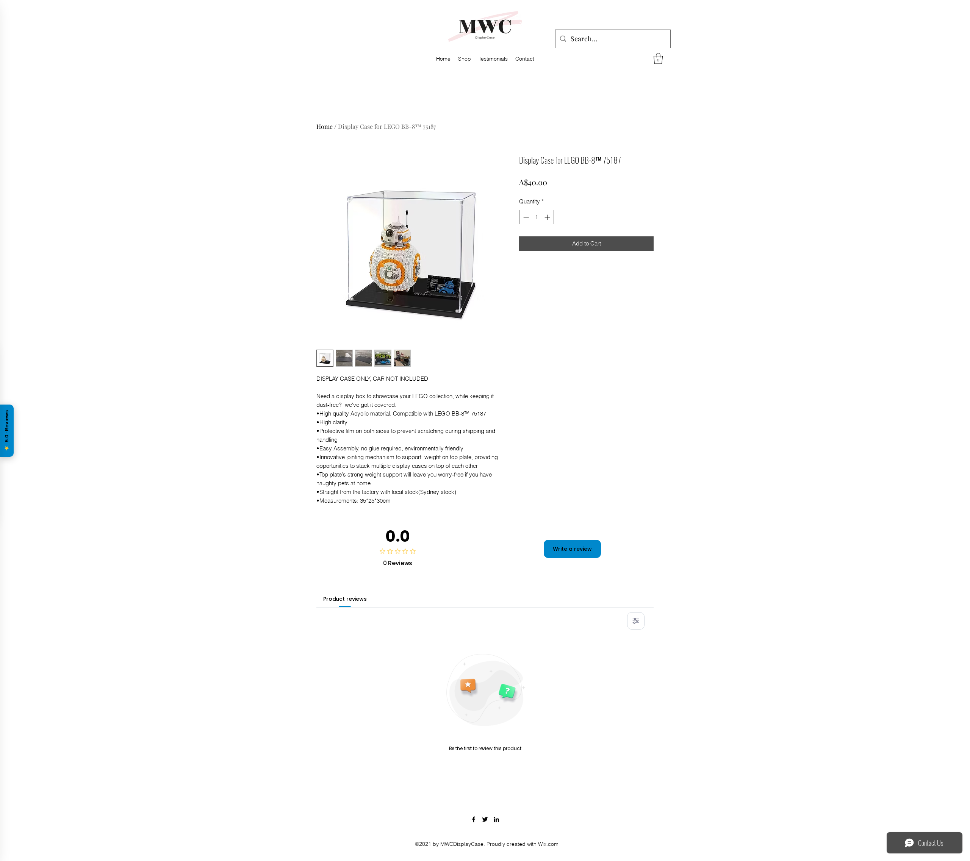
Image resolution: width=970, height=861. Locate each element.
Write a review (572, 549)
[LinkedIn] (496, 819)
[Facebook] (473, 819)
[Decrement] (525, 217)
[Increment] (548, 217)
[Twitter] (485, 819)
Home (324, 126)
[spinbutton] (536, 217)
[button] (658, 58)
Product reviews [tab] (345, 599)
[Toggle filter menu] (636, 621)
